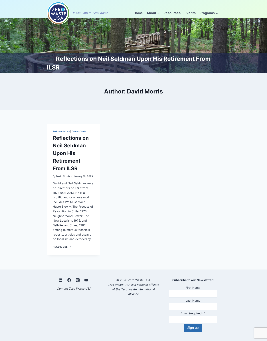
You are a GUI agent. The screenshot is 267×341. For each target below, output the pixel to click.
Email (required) (193, 313)
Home (138, 13)
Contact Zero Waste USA (74, 288)
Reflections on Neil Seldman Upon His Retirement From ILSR (71, 153)
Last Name (193, 300)
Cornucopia (79, 131)
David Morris (63, 176)
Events (190, 13)
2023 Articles (61, 131)
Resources (172, 13)
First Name (192, 287)
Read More (62, 247)
